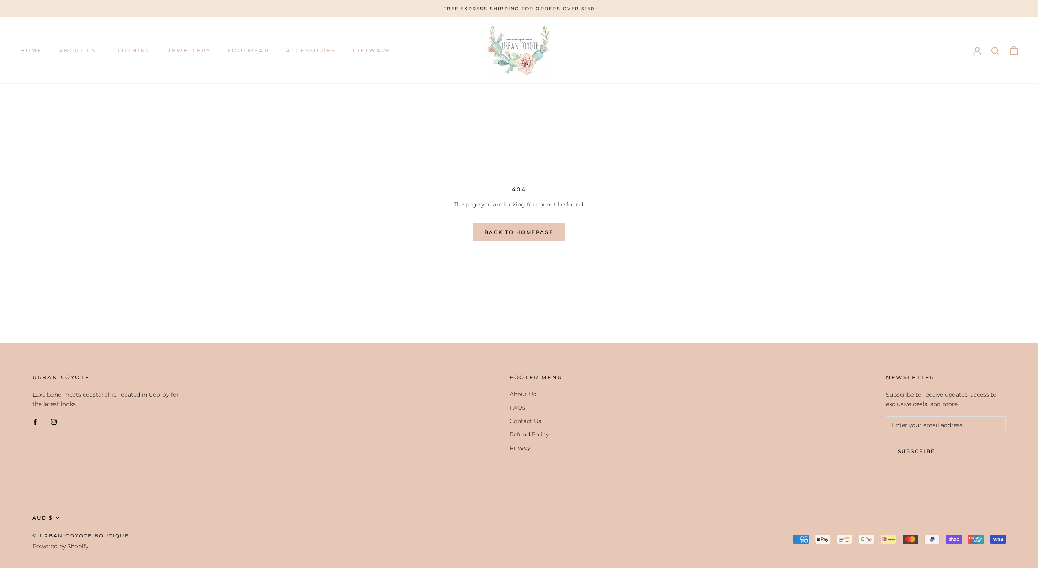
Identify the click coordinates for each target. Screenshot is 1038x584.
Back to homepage (519, 232)
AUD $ (42, 518)
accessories (311, 50)
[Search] (995, 50)
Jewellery (189, 50)
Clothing (132, 50)
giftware (372, 50)
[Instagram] (54, 421)
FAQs (517, 407)
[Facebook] (35, 421)
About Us (77, 50)
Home (31, 50)
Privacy (520, 447)
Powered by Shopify (60, 546)
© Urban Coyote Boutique (80, 535)
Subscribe (916, 451)
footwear (248, 50)
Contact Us (525, 421)
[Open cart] (1014, 50)
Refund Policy (529, 434)
